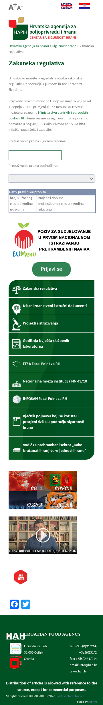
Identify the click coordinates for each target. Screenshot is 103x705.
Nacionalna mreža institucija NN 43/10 (55, 381)
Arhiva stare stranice (71, 696)
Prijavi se (51, 269)
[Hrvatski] (81, 8)
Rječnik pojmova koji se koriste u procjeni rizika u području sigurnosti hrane (53, 422)
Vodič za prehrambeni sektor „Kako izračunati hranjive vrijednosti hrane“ (54, 448)
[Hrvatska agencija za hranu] (42, 38)
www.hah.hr (78, 671)
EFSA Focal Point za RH (41, 364)
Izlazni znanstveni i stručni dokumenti (55, 306)
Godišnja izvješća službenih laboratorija (46, 344)
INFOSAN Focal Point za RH (45, 399)
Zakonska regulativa (40, 289)
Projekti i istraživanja (40, 323)
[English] (63, 8)
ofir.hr (93, 702)
